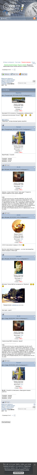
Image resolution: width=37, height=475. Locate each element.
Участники (17, 62)
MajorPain (18, 93)
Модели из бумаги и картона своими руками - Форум (8, 80)
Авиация (3, 83)
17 (31, 129)
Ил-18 (18, 167)
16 (31, 95)
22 (27, 365)
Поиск (33, 62)
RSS (34, 63)
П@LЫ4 (18, 127)
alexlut (18, 215)
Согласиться (18, 472)
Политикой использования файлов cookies (17, 469)
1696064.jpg (15, 305)
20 (28, 259)
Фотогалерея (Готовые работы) (7, 82)
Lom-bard (18, 256)
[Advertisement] (18, 40)
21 (27, 318)
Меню (5, 18)
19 (28, 217)
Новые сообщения (9, 62)
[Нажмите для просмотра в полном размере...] (13, 302)
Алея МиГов (10, 83)
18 (28, 169)
